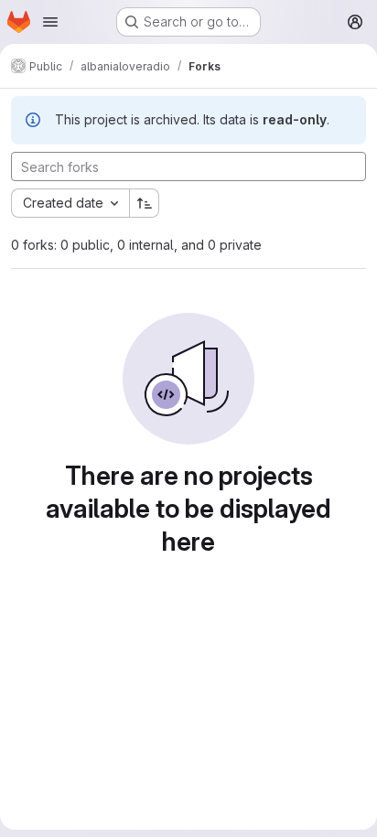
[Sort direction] (144, 203)
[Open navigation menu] (50, 22)
